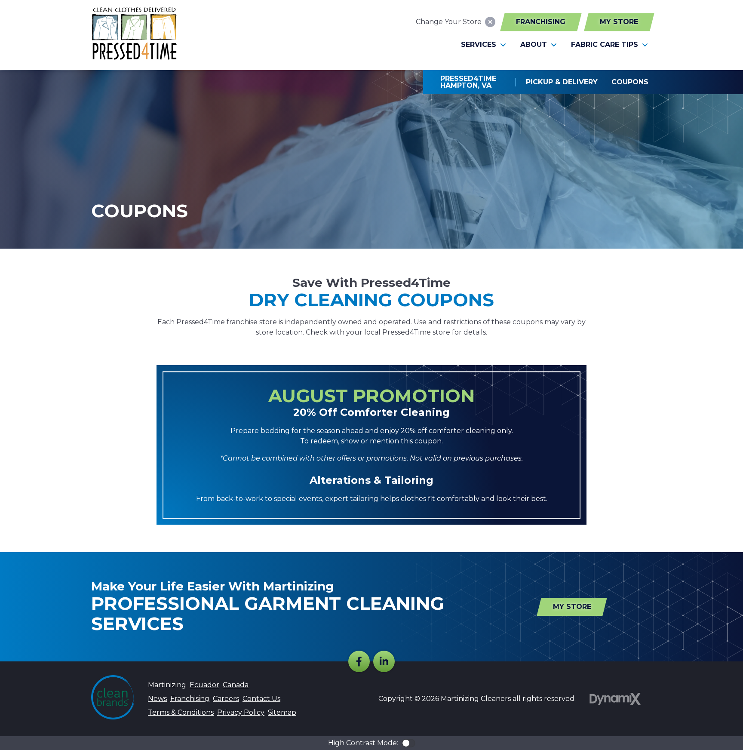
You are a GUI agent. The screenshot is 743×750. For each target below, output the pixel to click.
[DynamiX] (615, 699)
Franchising (540, 22)
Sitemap (282, 712)
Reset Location (490, 22)
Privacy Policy (240, 712)
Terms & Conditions (181, 712)
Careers (226, 699)
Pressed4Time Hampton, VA (469, 81)
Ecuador (204, 685)
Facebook (359, 661)
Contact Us (261, 699)
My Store (619, 22)
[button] (483, 45)
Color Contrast (408, 743)
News (157, 699)
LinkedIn (384, 661)
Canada (236, 685)
